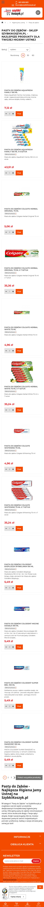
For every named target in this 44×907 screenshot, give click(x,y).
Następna (14, 777)
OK (40, 887)
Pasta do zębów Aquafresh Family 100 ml (18, 91)
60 (33, 55)
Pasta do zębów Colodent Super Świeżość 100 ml (21, 743)
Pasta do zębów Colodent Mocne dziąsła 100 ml (21, 624)
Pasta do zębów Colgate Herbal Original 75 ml (21, 210)
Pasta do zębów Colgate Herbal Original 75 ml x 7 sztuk (21, 269)
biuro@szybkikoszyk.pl (25, 5)
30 (28, 55)
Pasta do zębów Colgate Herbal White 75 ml (21, 328)
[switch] (5, 897)
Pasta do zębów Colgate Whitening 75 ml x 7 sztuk (17, 506)
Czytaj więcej (16, 897)
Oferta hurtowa (10, 154)
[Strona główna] (2, 23)
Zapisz (36, 861)
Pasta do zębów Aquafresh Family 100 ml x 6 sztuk (18, 150)
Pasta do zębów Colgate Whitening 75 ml (17, 447)
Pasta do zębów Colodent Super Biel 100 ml (21, 684)
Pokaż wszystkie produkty (29, 777)
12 (23, 55)
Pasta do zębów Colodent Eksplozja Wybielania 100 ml (19, 565)
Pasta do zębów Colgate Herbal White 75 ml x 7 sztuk (21, 387)
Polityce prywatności (10, 879)
